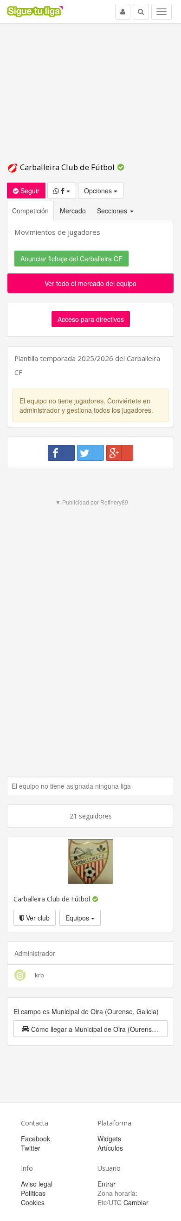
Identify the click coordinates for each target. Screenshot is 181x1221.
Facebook (35, 1138)
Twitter (30, 1148)
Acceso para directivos (91, 319)
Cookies (33, 1202)
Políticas (33, 1193)
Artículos (110, 1148)
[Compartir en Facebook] (61, 453)
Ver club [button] (37, 917)
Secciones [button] (113, 210)
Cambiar (136, 1202)
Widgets (109, 1138)
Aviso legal (36, 1183)
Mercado (73, 210)
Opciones (99, 190)
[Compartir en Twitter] (90, 453)
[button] (90, 1028)
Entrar (106, 1183)
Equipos (78, 917)
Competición (30, 210)
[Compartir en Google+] (119, 453)
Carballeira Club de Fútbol (67, 167)
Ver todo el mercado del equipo (90, 283)
